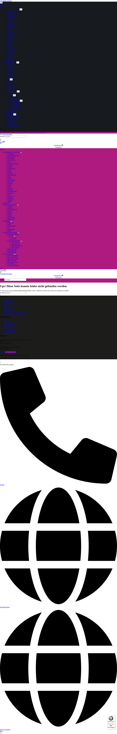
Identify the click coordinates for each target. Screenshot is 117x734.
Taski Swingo (11, 217)
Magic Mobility (11, 175)
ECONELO (10, 158)
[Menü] (114, 716)
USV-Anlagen (15, 242)
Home (2, 149)
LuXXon (10, 173)
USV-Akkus (11, 263)
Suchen (2, 136)
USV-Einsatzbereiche (13, 240)
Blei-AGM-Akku (12, 257)
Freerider (10, 165)
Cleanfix (9, 206)
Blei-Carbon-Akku (12, 258)
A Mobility (10, 153)
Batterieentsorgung (9, 327)
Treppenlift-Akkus (12, 249)
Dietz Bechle (11, 157)
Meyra (9, 176)
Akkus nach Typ (8, 254)
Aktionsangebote (8, 309)
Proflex (9, 185)
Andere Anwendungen (10, 232)
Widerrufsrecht (8, 326)
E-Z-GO (13, 239)
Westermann (10, 219)
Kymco (9, 170)
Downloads (7, 310)
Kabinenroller (11, 168)
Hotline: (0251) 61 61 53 (37, 132)
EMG (9, 162)
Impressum (7, 322)
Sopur (9, 195)
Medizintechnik (11, 252)
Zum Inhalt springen (6, 1)
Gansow (9, 211)
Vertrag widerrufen (10, 352)
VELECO (10, 199)
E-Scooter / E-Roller (13, 234)
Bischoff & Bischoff (13, 155)
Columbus (10, 208)
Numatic (9, 216)
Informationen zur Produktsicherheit (14, 312)
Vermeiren (10, 198)
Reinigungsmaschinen (10, 204)
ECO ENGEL (11, 160)
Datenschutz (7, 321)
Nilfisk (9, 214)
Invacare (9, 167)
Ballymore (10, 222)
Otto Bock (10, 181)
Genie (9, 224)
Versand (6, 329)
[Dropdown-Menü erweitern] (21, 152)
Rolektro (9, 188)
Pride (8, 186)
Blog (1, 268)
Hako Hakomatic (12, 209)
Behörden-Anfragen (9, 307)
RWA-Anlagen (15, 247)
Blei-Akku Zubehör (13, 265)
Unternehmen (8, 300)
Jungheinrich (11, 229)
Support (6, 305)
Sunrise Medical (12, 191)
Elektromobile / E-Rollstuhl (11, 152)
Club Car (13, 237)
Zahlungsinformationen (10, 331)
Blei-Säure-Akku (12, 262)
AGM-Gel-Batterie (12, 255)
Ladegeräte (7, 203)
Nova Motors (11, 180)
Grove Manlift (11, 226)
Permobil (10, 183)
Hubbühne (7, 221)
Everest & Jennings (12, 163)
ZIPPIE (9, 201)
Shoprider (10, 190)
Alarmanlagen (15, 244)
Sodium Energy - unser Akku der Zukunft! (16, 313)
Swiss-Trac (10, 196)
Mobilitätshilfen (11, 250)
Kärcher (9, 213)
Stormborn (10, 193)
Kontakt (6, 304)
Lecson (9, 172)
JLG (8, 227)
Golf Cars (10, 236)
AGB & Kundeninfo (10, 324)
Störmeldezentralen (16, 245)
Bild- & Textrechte (9, 332)
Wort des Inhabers (9, 302)
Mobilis (9, 178)
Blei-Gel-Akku (11, 260)
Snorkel (9, 231)
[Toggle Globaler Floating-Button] (0, 733)
